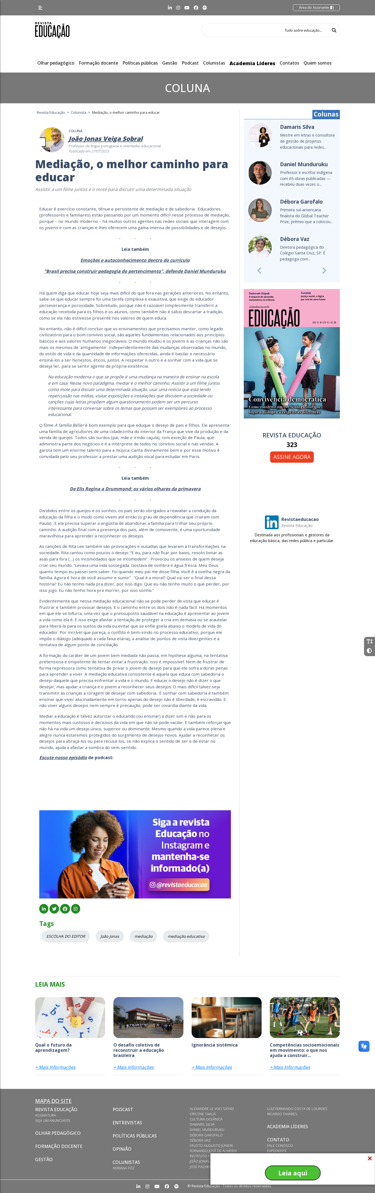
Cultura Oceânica (206, 1119)
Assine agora (291, 456)
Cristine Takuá (203, 1113)
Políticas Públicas (135, 1136)
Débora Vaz (200, 1140)
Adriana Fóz (124, 1168)
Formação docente (98, 63)
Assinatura (45, 1115)
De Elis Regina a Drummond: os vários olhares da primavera (135, 489)
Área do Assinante (314, 7)
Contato (278, 1140)
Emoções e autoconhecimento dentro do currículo (135, 260)
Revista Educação (56, 1109)
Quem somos (318, 63)
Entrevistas (127, 1123)
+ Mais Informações (55, 1067)
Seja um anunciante (53, 1120)
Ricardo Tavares (282, 1113)
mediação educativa (186, 936)
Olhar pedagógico (55, 63)
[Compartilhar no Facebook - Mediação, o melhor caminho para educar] (65, 909)
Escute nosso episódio (63, 757)
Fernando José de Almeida (213, 1150)
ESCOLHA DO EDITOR (65, 936)
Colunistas (214, 63)
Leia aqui (292, 1173)
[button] (259, 270)
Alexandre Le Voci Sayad (212, 1108)
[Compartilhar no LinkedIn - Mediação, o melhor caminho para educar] (43, 909)
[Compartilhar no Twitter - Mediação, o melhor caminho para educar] (54, 909)
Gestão (169, 63)
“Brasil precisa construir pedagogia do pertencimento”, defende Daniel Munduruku (135, 271)
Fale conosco (280, 1145)
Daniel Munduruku (207, 1129)
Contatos (289, 63)
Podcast (190, 63)
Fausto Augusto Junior (211, 1145)
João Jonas (109, 936)
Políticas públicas (140, 63)
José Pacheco (202, 1166)
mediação (143, 936)
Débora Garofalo (206, 1135)
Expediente (277, 1150)
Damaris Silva (202, 1124)
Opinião (122, 1149)
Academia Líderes (252, 63)
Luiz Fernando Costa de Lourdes (297, 1108)
